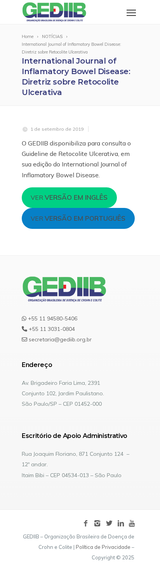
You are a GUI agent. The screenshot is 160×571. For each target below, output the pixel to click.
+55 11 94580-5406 (51, 318)
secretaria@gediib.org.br (59, 339)
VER (69, 197)
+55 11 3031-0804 (51, 328)
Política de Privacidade (103, 547)
